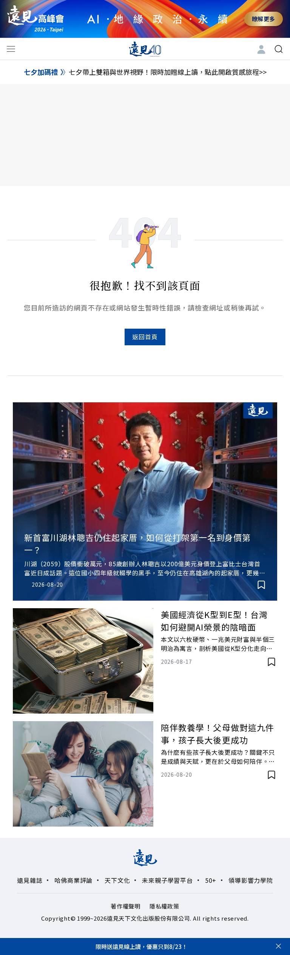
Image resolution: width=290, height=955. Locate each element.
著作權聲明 (125, 906)
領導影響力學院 (250, 880)
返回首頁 (144, 336)
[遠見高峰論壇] (35, 18)
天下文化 (117, 880)
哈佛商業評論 (73, 880)
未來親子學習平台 (167, 880)
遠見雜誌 (29, 880)
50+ (210, 880)
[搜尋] (279, 49)
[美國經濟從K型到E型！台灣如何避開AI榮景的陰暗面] (83, 661)
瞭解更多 (263, 19)
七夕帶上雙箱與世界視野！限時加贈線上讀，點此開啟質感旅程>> (168, 72)
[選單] (11, 49)
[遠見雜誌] (145, 48)
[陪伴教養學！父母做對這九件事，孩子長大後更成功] (83, 774)
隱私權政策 (164, 906)
